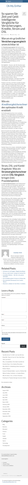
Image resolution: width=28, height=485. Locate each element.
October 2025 (6, 413)
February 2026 (6, 404)
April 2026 (5, 399)
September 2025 (7, 416)
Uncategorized (6, 445)
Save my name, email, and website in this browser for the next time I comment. (14, 333)
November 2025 (6, 411)
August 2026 (6, 390)
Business (5, 426)
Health (4, 436)
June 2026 (5, 395)
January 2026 (6, 406)
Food (4, 433)
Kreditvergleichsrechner (14, 104)
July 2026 (5, 392)
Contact (5, 462)
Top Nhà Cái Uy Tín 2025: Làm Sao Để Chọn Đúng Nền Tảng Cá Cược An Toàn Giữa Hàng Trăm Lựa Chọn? (13, 357)
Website (3, 325)
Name (2, 314)
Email (2, 319)
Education (5, 429)
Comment (3, 297)
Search (3, 343)
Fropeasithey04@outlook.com (9, 482)
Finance (4, 431)
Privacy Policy (6, 464)
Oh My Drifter (14, 5)
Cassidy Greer (6, 34)
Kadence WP (19, 475)
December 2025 (6, 409)
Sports (4, 440)
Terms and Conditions (8, 465)
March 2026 (5, 402)
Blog (16, 34)
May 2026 (5, 397)
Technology (5, 443)
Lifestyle (4, 438)
